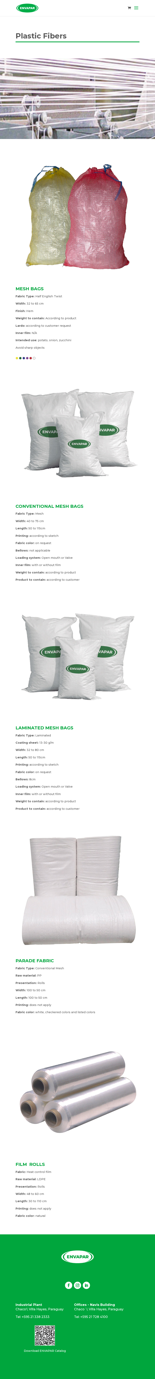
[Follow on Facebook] (68, 1285)
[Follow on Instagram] (77, 1285)
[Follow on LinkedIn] (86, 1285)
